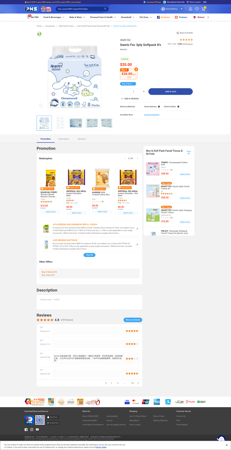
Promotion (46, 139)
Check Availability (151, 115)
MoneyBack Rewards (175, 2)
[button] (172, 9)
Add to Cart (170, 91)
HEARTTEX (125, 40)
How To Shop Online (137, 416)
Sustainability (112, 416)
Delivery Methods (160, 420)
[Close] (227, 445)
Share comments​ (133, 320)
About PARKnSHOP (90, 416)
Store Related (181, 424)
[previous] (106, 383)
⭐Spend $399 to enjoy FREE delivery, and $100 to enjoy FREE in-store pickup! (53, 2)
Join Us (109, 420)
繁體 (204, 2)
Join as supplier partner (116, 424)
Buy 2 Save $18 (128, 84)
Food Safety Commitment (93, 424)
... (125, 383)
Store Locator (195, 2)
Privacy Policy (101, 447)
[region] (115, 445)
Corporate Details (89, 420)
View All (89, 255)
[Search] (105, 9)
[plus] (144, 91)
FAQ (178, 420)
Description (63, 139)
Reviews (82, 139)
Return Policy (158, 416)
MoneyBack (134, 420)
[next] (208, 17)
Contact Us (181, 416)
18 (132, 383)
